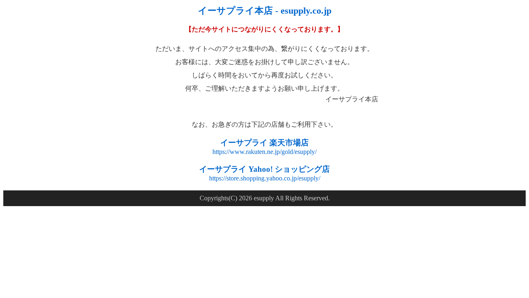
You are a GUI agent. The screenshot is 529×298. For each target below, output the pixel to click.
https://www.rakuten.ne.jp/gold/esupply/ (264, 151)
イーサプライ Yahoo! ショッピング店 (264, 169)
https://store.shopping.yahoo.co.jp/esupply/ (264, 178)
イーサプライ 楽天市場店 (264, 142)
